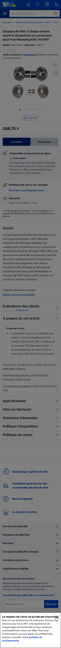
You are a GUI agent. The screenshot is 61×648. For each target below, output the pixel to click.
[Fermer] (57, 617)
